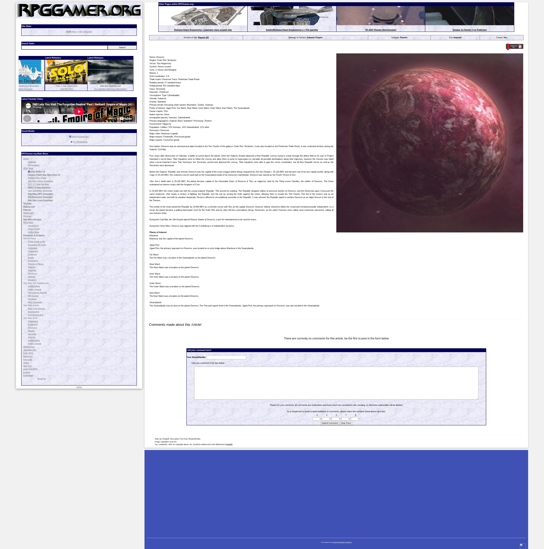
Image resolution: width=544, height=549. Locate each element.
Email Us (41, 378)
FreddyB (229, 444)
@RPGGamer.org (80, 136)
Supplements (34, 286)
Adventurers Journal (37, 292)
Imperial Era (33, 311)
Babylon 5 (27, 356)
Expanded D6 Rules (37, 244)
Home (26, 158)
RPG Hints (28, 222)
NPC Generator (35, 302)
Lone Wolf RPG (30, 369)
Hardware (32, 299)
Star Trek (27, 366)
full (43, 171)
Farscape (27, 359)
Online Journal (34, 289)
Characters (33, 251)
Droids (31, 257)
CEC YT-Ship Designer (38, 184)
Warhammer (29, 346)
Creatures (32, 254)
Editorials (32, 162)
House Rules (34, 228)
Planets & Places (36, 264)
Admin (79, 387)
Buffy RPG (28, 353)
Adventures (33, 225)
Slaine (26, 362)
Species (31, 267)
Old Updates (33, 165)
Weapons (32, 279)
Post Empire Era (35, 315)
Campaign (32, 248)
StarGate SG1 (29, 350)
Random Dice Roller (37, 177)
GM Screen (33, 295)
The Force (32, 273)
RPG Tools (28, 168)
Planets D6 (203, 37)
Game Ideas (33, 232)
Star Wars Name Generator (40, 181)
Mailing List (28, 213)
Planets (31, 330)
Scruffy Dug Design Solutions (342, 542)
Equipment (33, 260)
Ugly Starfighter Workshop (40, 190)
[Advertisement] (336, 492)
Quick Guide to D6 (36, 241)
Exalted (26, 372)
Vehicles (32, 276)
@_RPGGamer (80, 142)
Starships (32, 270)
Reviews (27, 216)
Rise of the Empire (36, 308)
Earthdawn (28, 375)
